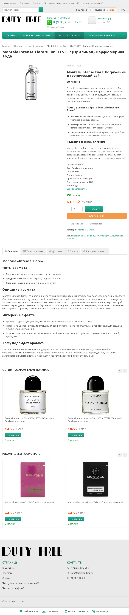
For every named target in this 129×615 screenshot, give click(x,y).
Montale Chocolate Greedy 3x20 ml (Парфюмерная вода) (95, 502)
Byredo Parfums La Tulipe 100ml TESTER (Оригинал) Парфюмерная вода (29, 419)
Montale (82, 229)
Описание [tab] (13, 251)
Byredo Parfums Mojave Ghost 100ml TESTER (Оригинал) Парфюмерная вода (95, 419)
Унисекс (71, 238)
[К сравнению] (55, 435)
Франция (104, 235)
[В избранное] (59, 435)
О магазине (10, 3)
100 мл (96, 235)
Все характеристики (77, 188)
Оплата (37, 3)
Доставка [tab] (57, 251)
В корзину (95, 208)
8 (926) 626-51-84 (67, 22)
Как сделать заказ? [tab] (96, 251)
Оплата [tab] (74, 251)
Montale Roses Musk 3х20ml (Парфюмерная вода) (29, 502)
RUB (123, 9)
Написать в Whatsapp (58, 17)
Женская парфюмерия (36, 35)
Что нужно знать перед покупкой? (61, 3)
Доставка (24, 3)
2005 (112, 235)
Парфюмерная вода (82, 235)
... (123, 35)
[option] (32, 409)
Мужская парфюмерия (101, 35)
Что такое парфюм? (93, 3)
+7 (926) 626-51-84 (80, 567)
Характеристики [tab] (35, 251)
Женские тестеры (69, 35)
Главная (10, 35)
